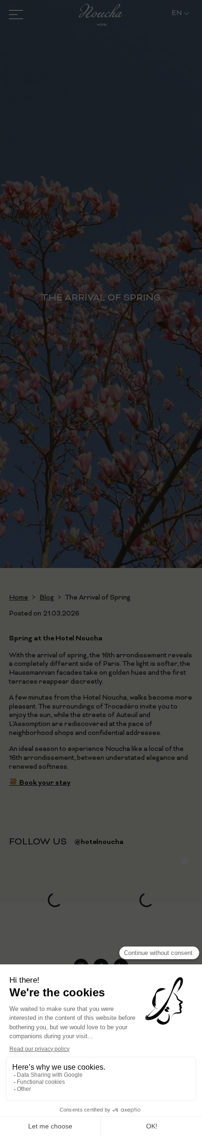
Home (18, 598)
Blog (46, 598)
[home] (101, 15)
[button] (180, 14)
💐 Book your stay (39, 783)
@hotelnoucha (99, 842)
